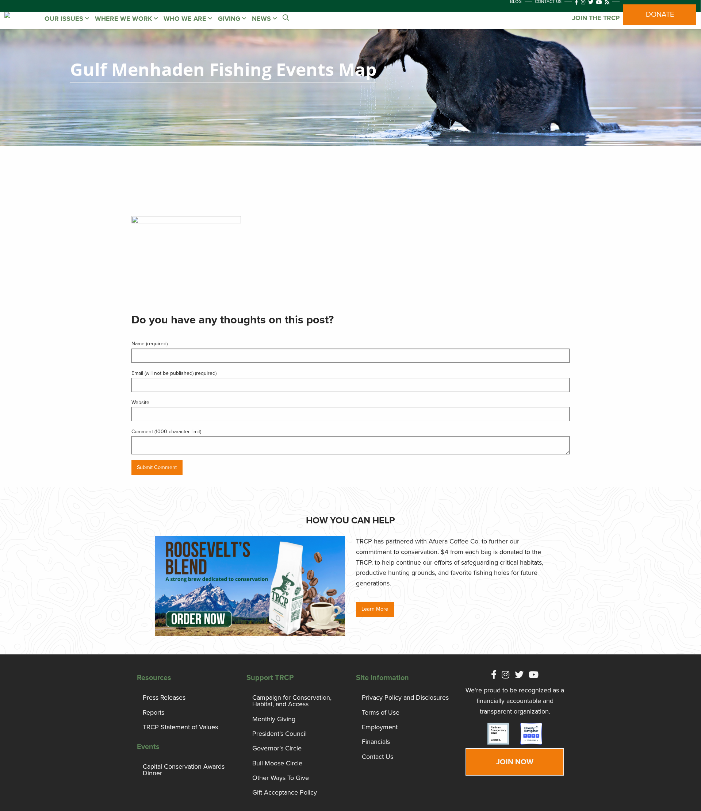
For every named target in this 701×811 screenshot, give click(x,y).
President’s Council (279, 734)
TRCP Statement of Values (180, 727)
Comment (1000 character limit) (166, 431)
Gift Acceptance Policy (284, 792)
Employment (380, 727)
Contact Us (377, 757)
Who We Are (186, 19)
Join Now (514, 761)
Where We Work (124, 19)
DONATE (660, 14)
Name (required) (149, 344)
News (262, 19)
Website (140, 402)
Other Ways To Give (280, 778)
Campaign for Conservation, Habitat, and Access (292, 700)
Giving (230, 19)
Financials (376, 742)
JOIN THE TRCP (596, 18)
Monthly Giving (273, 719)
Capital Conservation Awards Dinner (184, 769)
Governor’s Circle (277, 748)
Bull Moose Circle (277, 763)
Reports (153, 712)
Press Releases (164, 697)
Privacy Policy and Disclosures (405, 697)
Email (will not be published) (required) (174, 373)
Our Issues (65, 19)
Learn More (374, 609)
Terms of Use (380, 712)
